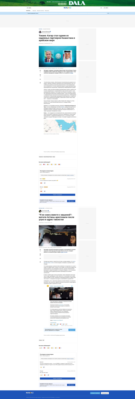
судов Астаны (64, 252)
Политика (28, 10)
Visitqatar (62, 106)
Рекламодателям (105, 393)
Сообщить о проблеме (95, 393)
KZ (101, 7)
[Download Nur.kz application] (67, 3)
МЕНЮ (30, 7)
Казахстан (34, 10)
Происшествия (41, 208)
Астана (40, 340)
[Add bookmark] (40, 83)
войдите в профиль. (70, 175)
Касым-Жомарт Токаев (48, 156)
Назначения (47, 10)
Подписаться (71, 329)
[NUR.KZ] (67, 8)
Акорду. (71, 73)
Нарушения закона (48, 208)
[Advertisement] (67, 21)
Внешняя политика (40, 10)
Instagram (72, 384)
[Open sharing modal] (40, 79)
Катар (54, 156)
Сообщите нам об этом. (60, 151)
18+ (43, 340)
